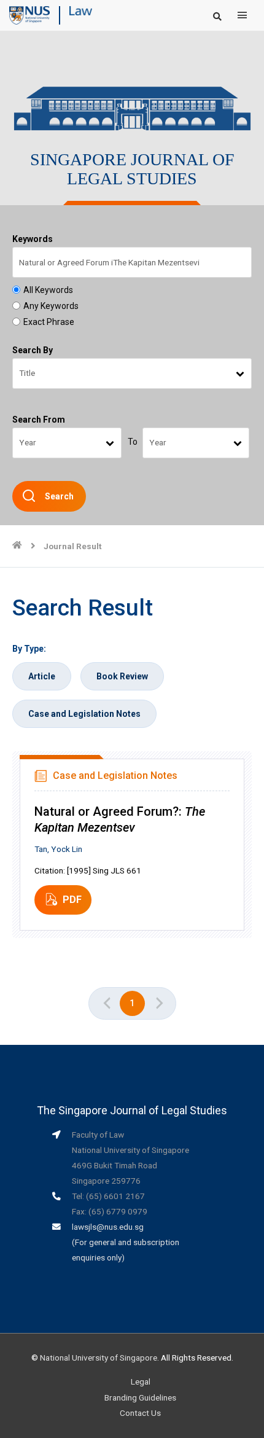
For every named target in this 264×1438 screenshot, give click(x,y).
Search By (32, 350)
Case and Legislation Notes (84, 714)
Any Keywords (51, 306)
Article (41, 676)
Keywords (32, 239)
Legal (140, 1381)
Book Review (122, 676)
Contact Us (140, 1413)
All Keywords (48, 290)
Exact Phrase (48, 322)
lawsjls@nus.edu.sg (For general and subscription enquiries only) (125, 1242)
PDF (72, 899)
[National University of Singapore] (29, 15)
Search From (38, 419)
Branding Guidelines (140, 1397)
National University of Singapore (98, 1357)
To (133, 442)
